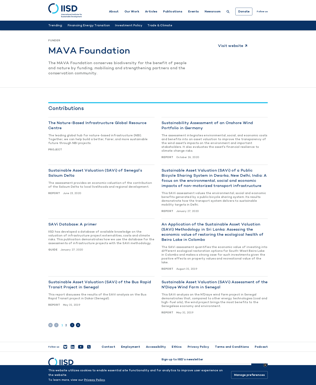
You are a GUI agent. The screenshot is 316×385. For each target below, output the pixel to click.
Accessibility (156, 347)
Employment (130, 347)
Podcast (261, 347)
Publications (172, 11)
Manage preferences (249, 375)
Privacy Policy (198, 347)
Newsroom (213, 11)
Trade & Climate (159, 25)
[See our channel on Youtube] (80, 347)
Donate (244, 11)
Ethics (177, 347)
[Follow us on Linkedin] (72, 347)
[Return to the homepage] (65, 10)
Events (193, 11)
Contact (108, 347)
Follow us (262, 11)
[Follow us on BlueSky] (65, 347)
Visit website (230, 45)
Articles (151, 11)
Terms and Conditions (232, 347)
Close (265, 365)
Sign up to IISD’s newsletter (182, 359)
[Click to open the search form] (228, 12)
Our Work (132, 11)
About (114, 11)
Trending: (55, 25)
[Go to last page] (78, 325)
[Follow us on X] (89, 347)
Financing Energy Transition (89, 25)
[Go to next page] (72, 325)
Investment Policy (128, 25)
